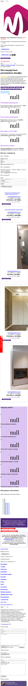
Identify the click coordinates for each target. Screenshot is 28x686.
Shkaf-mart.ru (5, 624)
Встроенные (4, 564)
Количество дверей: (6, 164)
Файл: (2, 172)
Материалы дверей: (6, 169)
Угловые (3, 566)
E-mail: (2, 183)
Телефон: (3, 180)
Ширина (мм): (4, 158)
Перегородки (4, 589)
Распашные (4, 571)
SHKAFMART (4, 549)
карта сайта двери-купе (6, 604)
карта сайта (3, 602)
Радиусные (3, 569)
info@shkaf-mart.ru (9, 539)
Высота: (3, 161)
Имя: (2, 177)
